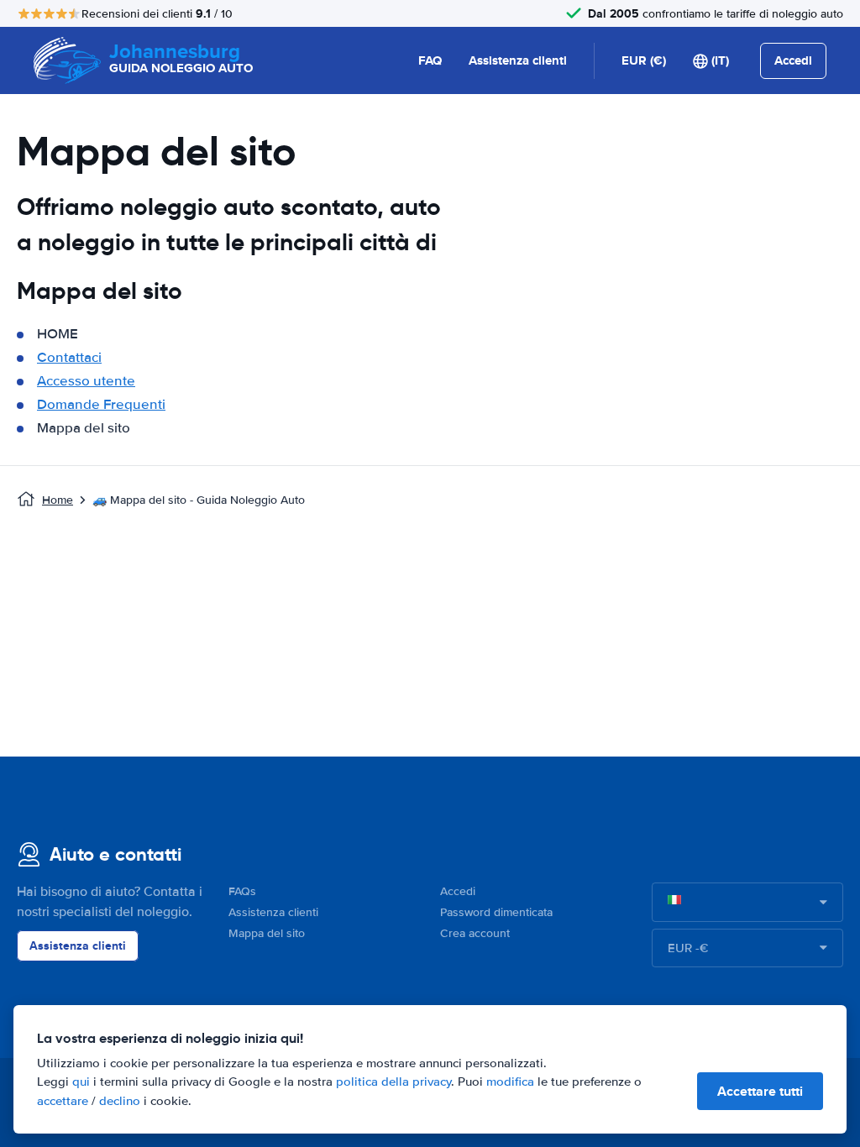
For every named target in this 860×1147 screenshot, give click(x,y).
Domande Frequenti (101, 404)
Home (57, 500)
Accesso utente (86, 381)
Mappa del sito (266, 933)
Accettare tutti (760, 1091)
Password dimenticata (496, 912)
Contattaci (69, 357)
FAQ (430, 60)
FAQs (242, 891)
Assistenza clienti (518, 60)
